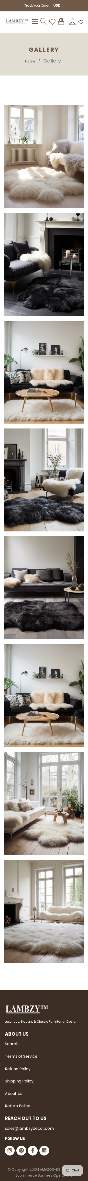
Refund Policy (18, 1069)
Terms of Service (21, 1056)
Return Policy (17, 1106)
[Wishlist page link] (80, 22)
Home (30, 61)
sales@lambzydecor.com (29, 1128)
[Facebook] (33, 1151)
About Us (13, 1093)
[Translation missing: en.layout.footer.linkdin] (44, 1151)
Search (12, 1044)
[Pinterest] (21, 1151)
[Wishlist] (52, 22)
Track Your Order (36, 5)
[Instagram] (10, 1151)
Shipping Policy (19, 1081)
